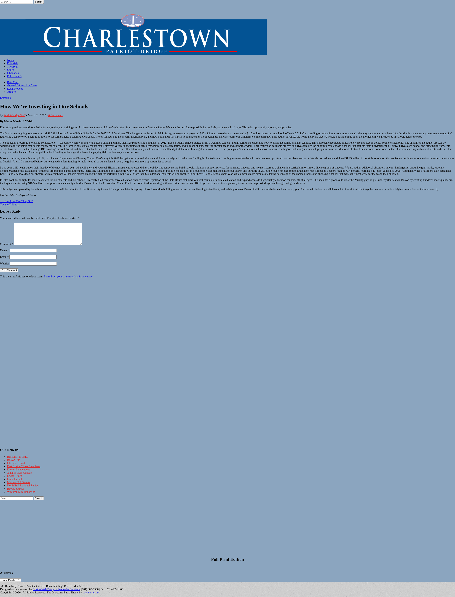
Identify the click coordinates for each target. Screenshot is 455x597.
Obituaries (13, 72)
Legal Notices (15, 88)
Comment (6, 244)
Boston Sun (13, 459)
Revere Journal (15, 488)
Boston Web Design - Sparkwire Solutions (56, 589)
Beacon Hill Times (17, 456)
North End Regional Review (23, 485)
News (10, 60)
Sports (10, 69)
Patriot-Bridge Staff (14, 115)
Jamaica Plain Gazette (19, 472)
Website (4, 263)
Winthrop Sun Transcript (21, 491)
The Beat (12, 66)
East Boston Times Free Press (23, 466)
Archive (11, 91)
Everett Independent (18, 469)
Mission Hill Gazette (18, 482)
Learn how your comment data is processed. (68, 276)
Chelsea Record (16, 463)
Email (4, 256)
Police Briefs (14, 76)
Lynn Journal (14, 479)
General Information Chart (22, 85)
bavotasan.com (91, 592)
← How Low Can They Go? (16, 201)
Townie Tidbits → (10, 204)
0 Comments (55, 115)
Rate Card (12, 82)
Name (4, 250)
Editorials (12, 63)
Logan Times (14, 475)
